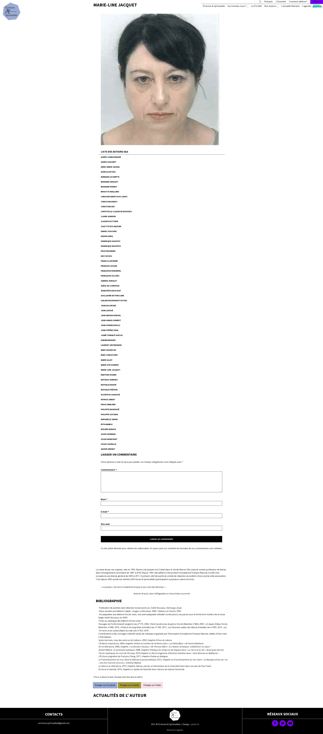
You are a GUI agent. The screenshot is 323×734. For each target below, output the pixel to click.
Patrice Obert (108, 399)
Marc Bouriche (108, 350)
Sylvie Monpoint (109, 439)
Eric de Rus (106, 256)
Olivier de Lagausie (110, 394)
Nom (104, 499)
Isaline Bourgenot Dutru (114, 300)
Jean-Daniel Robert (111, 320)
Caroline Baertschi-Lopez (114, 196)
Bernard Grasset (109, 181)
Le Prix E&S (256, 6)
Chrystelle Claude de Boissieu (116, 211)
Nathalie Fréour (109, 389)
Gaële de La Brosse (110, 285)
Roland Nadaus (108, 429)
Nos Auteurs (270, 6)
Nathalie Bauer (108, 384)
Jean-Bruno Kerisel (111, 315)
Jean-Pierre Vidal (110, 330)
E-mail (105, 511)
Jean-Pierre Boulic (110, 325)
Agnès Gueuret (108, 162)
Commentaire (109, 469)
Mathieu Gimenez (109, 379)
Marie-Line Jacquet (110, 370)
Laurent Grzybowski (111, 345)
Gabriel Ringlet (109, 280)
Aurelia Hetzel (108, 171)
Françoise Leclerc (110, 275)
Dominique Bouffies (111, 246)
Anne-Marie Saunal (110, 167)
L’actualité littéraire (290, 6)
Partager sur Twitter (152, 685)
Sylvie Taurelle (108, 444)
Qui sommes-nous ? (237, 6)
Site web (105, 524)
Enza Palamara (108, 251)
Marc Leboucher (109, 355)
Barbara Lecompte (110, 177)
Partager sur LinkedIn (129, 685)
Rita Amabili (107, 424)
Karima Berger (108, 340)
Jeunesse (317, 6)
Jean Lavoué (107, 310)
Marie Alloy (106, 360)
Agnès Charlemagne (111, 157)
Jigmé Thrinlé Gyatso (112, 335)
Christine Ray (108, 206)
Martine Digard (108, 374)
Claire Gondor (108, 216)
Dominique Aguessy (110, 241)
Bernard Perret (109, 186)
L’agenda (306, 6)
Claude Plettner (109, 221)
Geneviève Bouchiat (111, 290)
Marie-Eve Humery (110, 365)
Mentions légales (175, 730)
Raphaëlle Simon (109, 419)
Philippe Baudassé (110, 409)
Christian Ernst (109, 201)
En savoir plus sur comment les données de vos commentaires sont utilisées (186, 548)
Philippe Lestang (109, 414)
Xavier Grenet (108, 449)
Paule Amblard (108, 404)
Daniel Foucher (109, 231)
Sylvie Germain (108, 434)
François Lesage (109, 266)
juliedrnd (195, 724)
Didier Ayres (107, 236)
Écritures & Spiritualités (214, 6)
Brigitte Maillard (110, 191)
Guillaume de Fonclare (112, 295)
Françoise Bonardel (111, 271)
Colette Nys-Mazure (111, 226)
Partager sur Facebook (105, 685)
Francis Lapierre (109, 261)
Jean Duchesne (108, 305)
